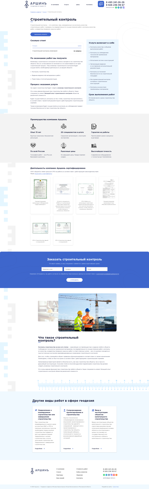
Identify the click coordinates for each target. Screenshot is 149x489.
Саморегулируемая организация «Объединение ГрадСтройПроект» (40, 203)
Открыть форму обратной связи (101, 4)
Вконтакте (121, 7)
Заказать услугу (40, 34)
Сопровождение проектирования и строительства (75, 412)
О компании (55, 4)
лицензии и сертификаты (43, 173)
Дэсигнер (116, 486)
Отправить (74, 280)
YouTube (114, 475)
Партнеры (59, 475)
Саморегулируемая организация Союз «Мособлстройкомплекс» (109, 203)
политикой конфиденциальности (107, 274)
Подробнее (38, 448)
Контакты (89, 4)
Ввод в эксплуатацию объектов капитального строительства (101, 414)
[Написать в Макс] (123, 7)
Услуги (66, 4)
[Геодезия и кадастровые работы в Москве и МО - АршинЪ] (39, 471)
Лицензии (79, 475)
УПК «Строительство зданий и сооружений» (40, 241)
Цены (78, 4)
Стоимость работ (82, 469)
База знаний (60, 478)
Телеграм (118, 7)
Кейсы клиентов (81, 472)
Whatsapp (116, 7)
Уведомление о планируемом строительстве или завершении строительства (46, 414)
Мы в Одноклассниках (116, 475)
